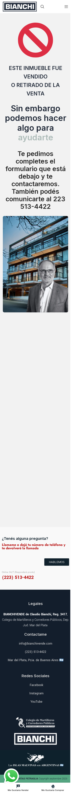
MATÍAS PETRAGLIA (27, 778)
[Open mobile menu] (66, 6)
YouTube (36, 701)
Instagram (36, 693)
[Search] (42, 6)
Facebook (36, 685)
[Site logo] (20, 6)
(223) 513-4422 (35, 652)
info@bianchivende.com (35, 643)
